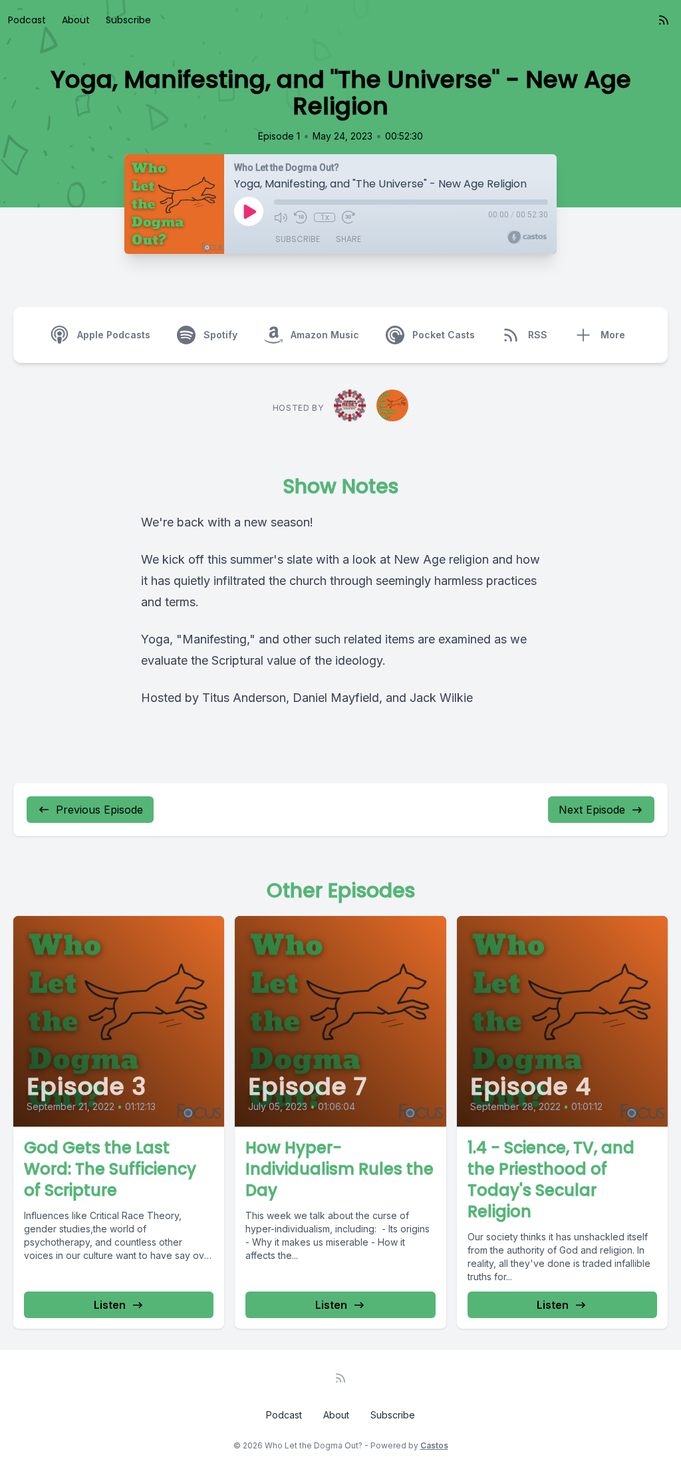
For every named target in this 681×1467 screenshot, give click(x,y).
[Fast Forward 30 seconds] (348, 217)
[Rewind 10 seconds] (300, 217)
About (76, 20)
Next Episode (592, 809)
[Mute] (280, 217)
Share (348, 239)
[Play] (248, 211)
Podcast (27, 20)
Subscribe (128, 20)
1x (325, 217)
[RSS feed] (664, 20)
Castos (434, 1445)
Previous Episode (99, 809)
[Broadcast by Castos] (527, 237)
